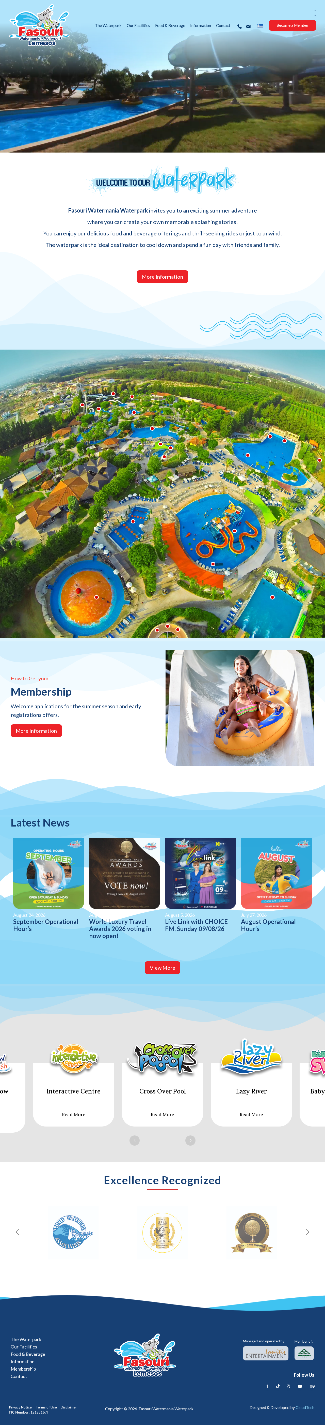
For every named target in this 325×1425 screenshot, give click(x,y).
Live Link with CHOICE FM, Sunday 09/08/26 (196, 925)
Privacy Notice (20, 1407)
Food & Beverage (28, 1354)
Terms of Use (46, 1407)
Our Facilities (24, 1346)
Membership (23, 1369)
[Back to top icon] (300, 1414)
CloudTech (305, 1407)
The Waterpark (26, 1339)
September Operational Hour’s (45, 925)
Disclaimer (69, 1407)
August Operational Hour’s (268, 925)
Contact (19, 1376)
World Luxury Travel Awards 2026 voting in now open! (120, 928)
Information (23, 1361)
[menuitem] (260, 26)
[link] (266, 1353)
